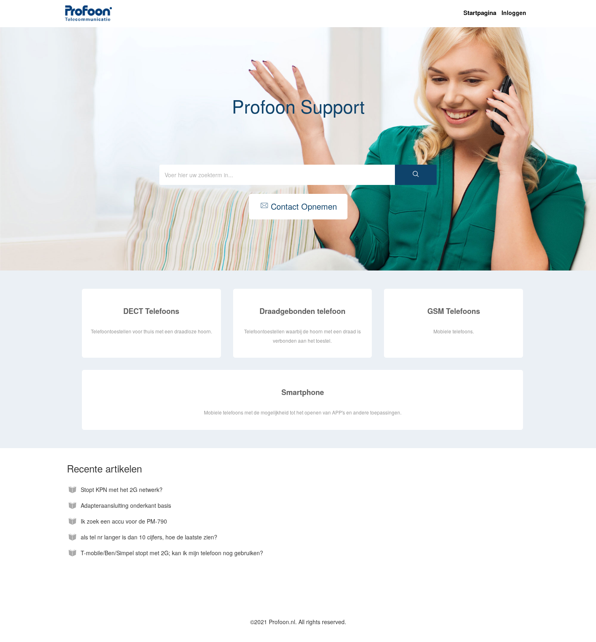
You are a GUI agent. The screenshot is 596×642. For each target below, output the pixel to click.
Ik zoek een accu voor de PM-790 (124, 521)
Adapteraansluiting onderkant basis (126, 505)
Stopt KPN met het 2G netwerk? (122, 490)
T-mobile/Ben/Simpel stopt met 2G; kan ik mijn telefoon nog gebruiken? (172, 553)
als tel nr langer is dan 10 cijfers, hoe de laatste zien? (149, 537)
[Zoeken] (416, 175)
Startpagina (479, 12)
